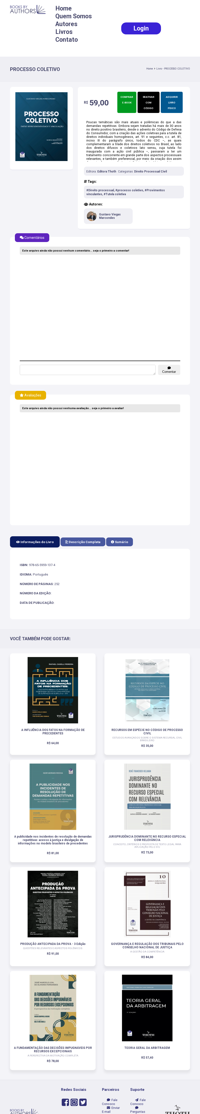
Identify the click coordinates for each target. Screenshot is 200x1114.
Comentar (169, 372)
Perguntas (137, 1110)
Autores (66, 24)
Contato (66, 39)
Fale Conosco (109, 1102)
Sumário (121, 542)
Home (63, 8)
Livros (64, 31)
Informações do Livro (37, 542)
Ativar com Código (149, 103)
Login (141, 28)
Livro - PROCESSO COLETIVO (173, 68)
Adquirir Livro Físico (172, 103)
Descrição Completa (84, 542)
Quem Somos (73, 16)
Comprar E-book (126, 100)
